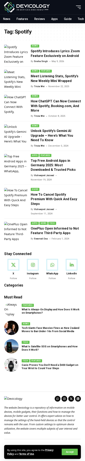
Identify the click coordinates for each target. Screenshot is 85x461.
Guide (35, 189)
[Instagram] (33, 269)
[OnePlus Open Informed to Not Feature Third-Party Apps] (16, 231)
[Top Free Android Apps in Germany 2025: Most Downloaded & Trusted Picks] (16, 163)
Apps (34, 155)
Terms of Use (26, 453)
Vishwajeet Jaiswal (44, 175)
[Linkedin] (78, 399)
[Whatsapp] (57, 399)
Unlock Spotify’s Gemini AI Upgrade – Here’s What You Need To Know (52, 135)
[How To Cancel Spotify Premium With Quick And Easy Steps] (16, 197)
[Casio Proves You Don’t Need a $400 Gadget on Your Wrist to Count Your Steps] (11, 365)
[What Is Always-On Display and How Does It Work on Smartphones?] (11, 309)
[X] (13, 269)
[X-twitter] (71, 399)
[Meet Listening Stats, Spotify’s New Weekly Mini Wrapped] (16, 79)
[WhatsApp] (52, 269)
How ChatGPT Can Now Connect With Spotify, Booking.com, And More (56, 105)
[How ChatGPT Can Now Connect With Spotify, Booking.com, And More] (16, 104)
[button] (70, 452)
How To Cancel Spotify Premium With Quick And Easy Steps (54, 199)
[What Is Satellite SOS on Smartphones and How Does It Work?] (11, 346)
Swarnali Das (41, 238)
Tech (52, 223)
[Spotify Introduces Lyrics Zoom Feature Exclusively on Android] (16, 54)
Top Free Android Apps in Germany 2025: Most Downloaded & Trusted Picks (53, 165)
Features (46, 71)
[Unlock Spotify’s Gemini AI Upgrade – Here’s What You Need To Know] (16, 133)
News (35, 46)
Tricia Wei (39, 86)
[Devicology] (27, 7)
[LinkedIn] (72, 269)
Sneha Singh (41, 61)
